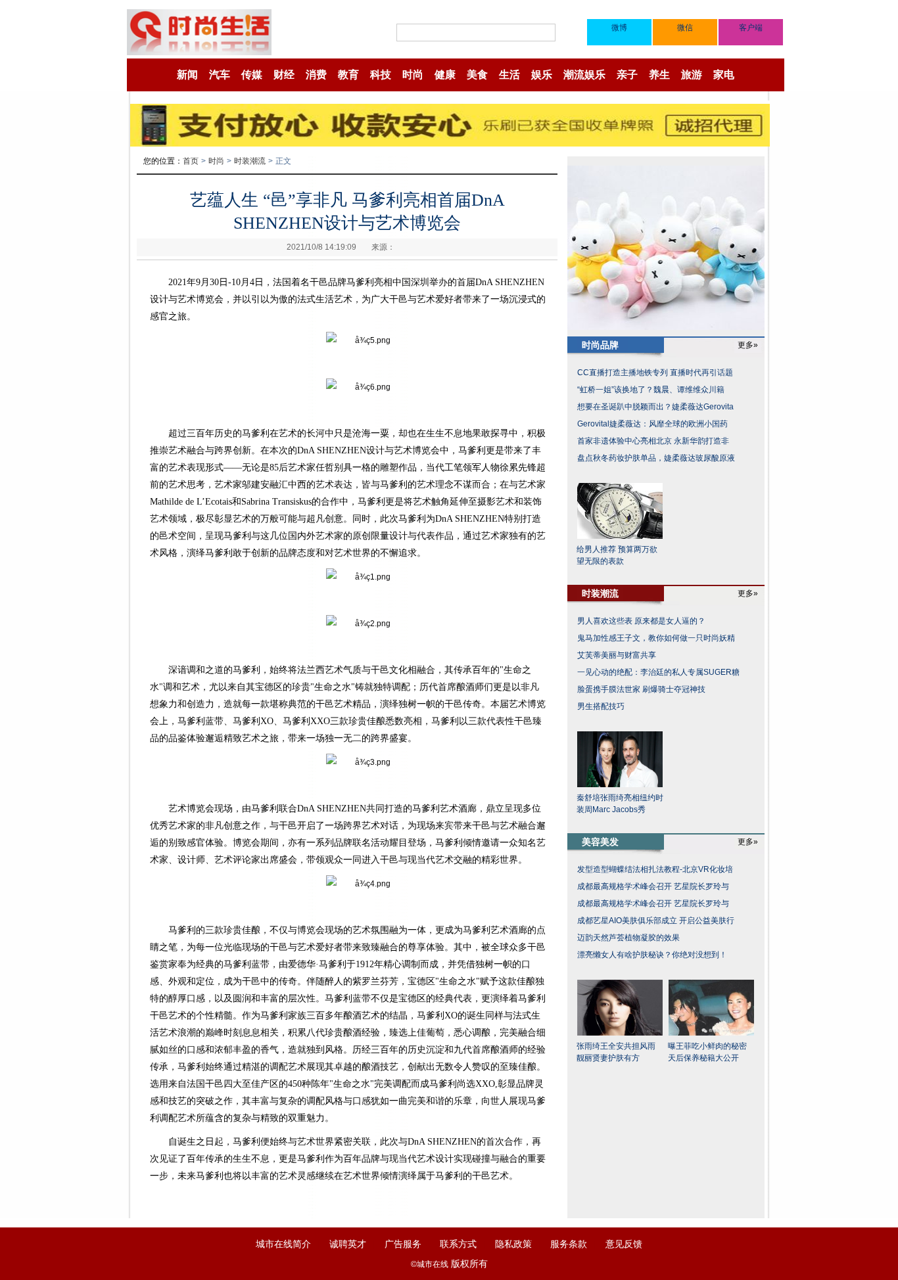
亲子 (627, 74)
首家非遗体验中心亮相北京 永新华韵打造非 (653, 441)
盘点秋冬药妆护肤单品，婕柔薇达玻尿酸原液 (656, 458)
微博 (619, 27)
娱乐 (541, 74)
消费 (316, 74)
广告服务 (403, 1244)
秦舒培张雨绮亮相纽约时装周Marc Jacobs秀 (620, 803)
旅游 (691, 74)
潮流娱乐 (584, 74)
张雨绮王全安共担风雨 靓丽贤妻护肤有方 (616, 1052)
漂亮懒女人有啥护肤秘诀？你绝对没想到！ (652, 954)
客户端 (751, 27)
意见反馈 (623, 1244)
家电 (723, 74)
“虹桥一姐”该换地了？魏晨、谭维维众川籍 (650, 389)
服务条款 (568, 1244)
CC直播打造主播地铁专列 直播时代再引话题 (655, 372)
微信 (685, 27)
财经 (284, 74)
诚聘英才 (347, 1244)
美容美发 (600, 841)
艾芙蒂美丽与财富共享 (616, 655)
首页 (191, 161)
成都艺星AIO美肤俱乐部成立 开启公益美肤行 (655, 920)
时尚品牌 (600, 345)
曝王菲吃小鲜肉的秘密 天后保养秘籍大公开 (707, 1052)
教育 (348, 74)
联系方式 (458, 1244)
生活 (509, 74)
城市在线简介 (283, 1244)
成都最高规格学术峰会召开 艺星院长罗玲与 (653, 886)
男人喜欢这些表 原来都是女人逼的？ (641, 621)
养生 (659, 74)
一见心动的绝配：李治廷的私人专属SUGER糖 (658, 672)
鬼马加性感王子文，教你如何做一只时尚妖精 (656, 638)
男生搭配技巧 (601, 706)
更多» (748, 345)
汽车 (219, 74)
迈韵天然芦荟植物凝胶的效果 (628, 937)
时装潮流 (250, 161)
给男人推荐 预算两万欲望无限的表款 (617, 555)
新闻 (187, 74)
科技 (380, 74)
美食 (477, 74)
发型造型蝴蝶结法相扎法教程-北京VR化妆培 (655, 869)
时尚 (412, 74)
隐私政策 (513, 1244)
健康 (445, 74)
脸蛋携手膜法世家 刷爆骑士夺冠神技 (641, 689)
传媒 (251, 74)
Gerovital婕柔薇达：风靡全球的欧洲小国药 (652, 423)
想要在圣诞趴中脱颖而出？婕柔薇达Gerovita (655, 406)
